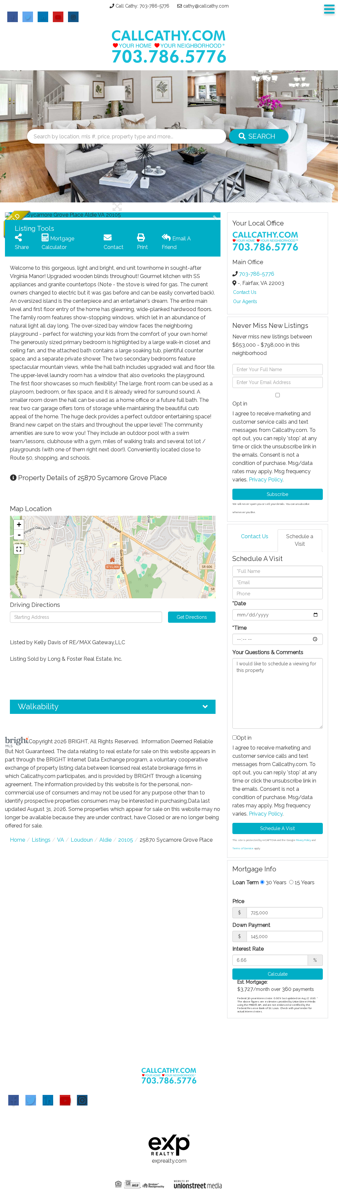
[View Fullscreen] (19, 549)
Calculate (277, 974)
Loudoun (82, 840)
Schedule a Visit (299, 540)
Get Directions (192, 617)
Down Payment (251, 925)
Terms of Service (243, 848)
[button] (258, 136)
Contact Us (244, 292)
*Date (239, 603)
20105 (125, 840)
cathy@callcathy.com (206, 6)
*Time (239, 628)
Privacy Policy (266, 479)
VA (60, 840)
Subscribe (277, 494)
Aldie (105, 840)
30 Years (275, 882)
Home (17, 840)
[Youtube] (65, 1100)
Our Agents (245, 301)
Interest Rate (248, 949)
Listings (41, 840)
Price (238, 901)
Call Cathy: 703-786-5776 (142, 6)
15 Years (304, 882)
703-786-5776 (256, 274)
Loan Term (245, 882)
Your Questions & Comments (267, 652)
